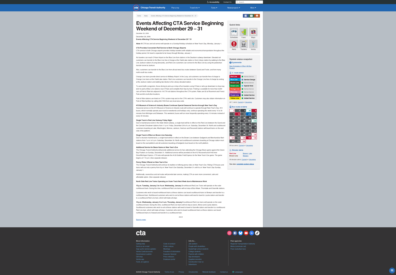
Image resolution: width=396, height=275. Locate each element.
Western (245, 156)
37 (233, 121)
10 (239, 114)
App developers (194, 257)
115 (249, 134)
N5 (250, 111)
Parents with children (196, 254)
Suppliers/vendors (195, 259)
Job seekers (193, 244)
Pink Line (233, 92)
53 (239, 124)
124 (238, 138)
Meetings (166, 249)
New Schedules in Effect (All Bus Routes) (240, 67)
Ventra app (140, 259)
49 (244, 121)
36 (255, 117)
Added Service (249, 95)
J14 (249, 114)
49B (249, 121)
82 (244, 131)
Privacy (181, 272)
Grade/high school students (198, 249)
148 (255, 138)
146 (249, 138)
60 (250, 124)
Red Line (233, 76)
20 (233, 117)
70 (244, 128)
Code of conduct (169, 244)
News (146, 16)
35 (250, 117)
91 (255, 131)
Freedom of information (171, 251)
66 (233, 128)
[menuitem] (175, 7)
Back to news (141, 220)
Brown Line (234, 83)
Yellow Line (234, 98)
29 (244, 117)
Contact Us (227, 2)
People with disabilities (197, 246)
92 (233, 134)
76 (233, 131)
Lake (250, 153)
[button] (161, 241)
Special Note (248, 86)
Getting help (140, 244)
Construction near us (196, 262)
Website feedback (209, 272)
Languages (238, 272)
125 (244, 138)
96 (244, 134)
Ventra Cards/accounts (144, 251)
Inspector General (169, 254)
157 (233, 141)
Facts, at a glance (142, 262)
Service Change (249, 79)
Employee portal (169, 259)
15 (255, 114)
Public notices (168, 246)
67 (239, 128)
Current (240, 102)
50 (233, 124)
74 (255, 128)
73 (250, 128)
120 (255, 134)
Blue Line (233, 79)
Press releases (168, 257)
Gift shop (139, 257)
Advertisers (193, 264)
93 (239, 134)
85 (250, 131)
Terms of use (169, 272)
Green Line (234, 86)
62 (255, 124)
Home (139, 16)
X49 (254, 121)
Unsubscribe (193, 272)
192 (244, 141)
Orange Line (235, 89)
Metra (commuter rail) (238, 246)
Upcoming (248, 102)
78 (239, 131)
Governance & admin (144, 254)
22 (239, 117)
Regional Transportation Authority (242, 244)
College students (195, 251)
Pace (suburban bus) (238, 249)
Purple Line (234, 95)
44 (239, 121)
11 (244, 114)
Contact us (224, 272)
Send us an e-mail (142, 246)
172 (238, 141)
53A (243, 124)
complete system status (245, 164)
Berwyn (245, 153)
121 (233, 138)
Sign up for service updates (146, 249)
